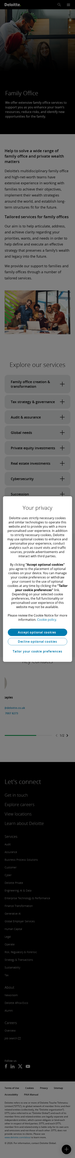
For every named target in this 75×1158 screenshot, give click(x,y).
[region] (37, 579)
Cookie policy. (47, 619)
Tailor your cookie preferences (37, 651)
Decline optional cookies (37, 641)
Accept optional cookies (37, 632)
